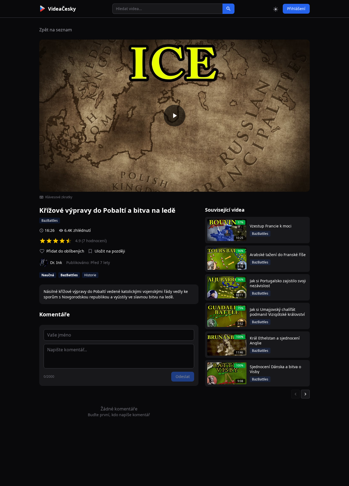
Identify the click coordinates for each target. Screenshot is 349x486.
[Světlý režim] (276, 8)
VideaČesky (62, 8)
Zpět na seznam (55, 30)
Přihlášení (296, 8)
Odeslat (183, 376)
